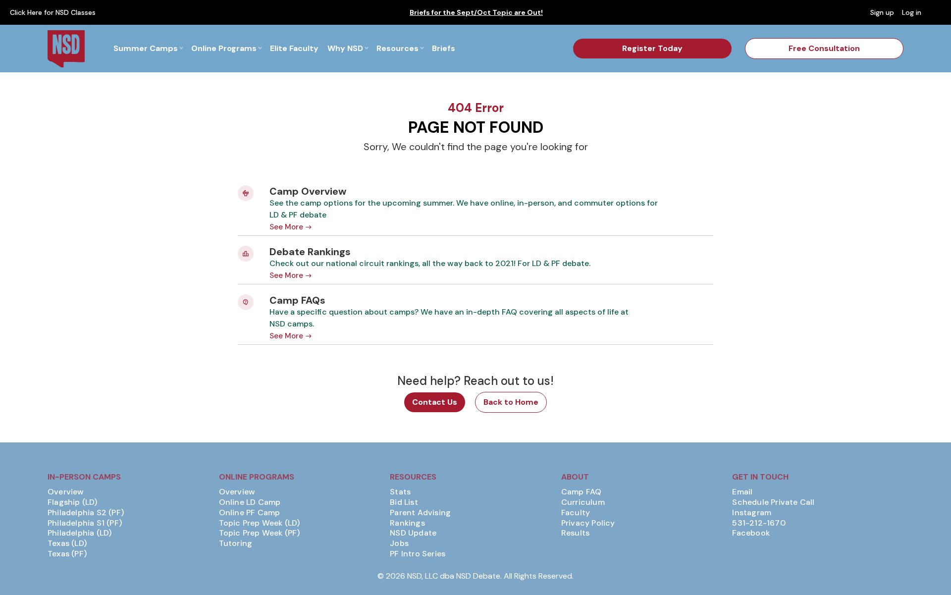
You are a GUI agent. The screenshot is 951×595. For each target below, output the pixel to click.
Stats (400, 492)
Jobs (399, 543)
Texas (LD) (67, 543)
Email (742, 492)
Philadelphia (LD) (79, 533)
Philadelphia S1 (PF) (85, 523)
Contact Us (434, 402)
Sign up (882, 12)
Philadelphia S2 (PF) (86, 513)
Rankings (407, 523)
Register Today (652, 48)
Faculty (575, 513)
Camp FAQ (581, 492)
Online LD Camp (250, 502)
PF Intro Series (417, 554)
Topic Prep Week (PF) (259, 533)
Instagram (751, 513)
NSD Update (413, 533)
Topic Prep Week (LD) (259, 523)
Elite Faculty (294, 48)
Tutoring (236, 543)
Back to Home (510, 402)
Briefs (443, 48)
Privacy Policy (588, 523)
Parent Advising (420, 513)
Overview (66, 492)
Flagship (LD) (73, 502)
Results (575, 533)
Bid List (404, 502)
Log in (911, 12)
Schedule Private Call (773, 502)
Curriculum (583, 502)
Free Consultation (824, 48)
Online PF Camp (249, 513)
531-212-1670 (758, 523)
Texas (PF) (67, 554)
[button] (148, 48)
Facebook (751, 533)
